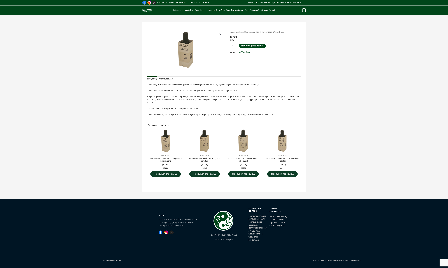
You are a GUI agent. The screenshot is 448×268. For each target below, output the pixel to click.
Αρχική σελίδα (235, 32)
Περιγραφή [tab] (152, 79)
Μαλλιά (188, 10)
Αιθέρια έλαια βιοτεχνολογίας (231, 10)
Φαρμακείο (212, 10)
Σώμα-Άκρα (199, 10)
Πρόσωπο (176, 10)
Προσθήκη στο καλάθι (252, 46)
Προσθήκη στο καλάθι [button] (165, 174)
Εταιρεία (251, 3)
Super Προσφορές (252, 10)
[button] (305, 3)
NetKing (357, 260)
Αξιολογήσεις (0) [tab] (166, 79)
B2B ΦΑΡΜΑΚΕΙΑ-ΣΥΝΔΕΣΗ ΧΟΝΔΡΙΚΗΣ (287, 3)
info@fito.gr (280, 225)
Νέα (256, 3)
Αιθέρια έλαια (247, 32)
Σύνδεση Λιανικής (268, 10)
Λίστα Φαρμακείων (266, 3)
